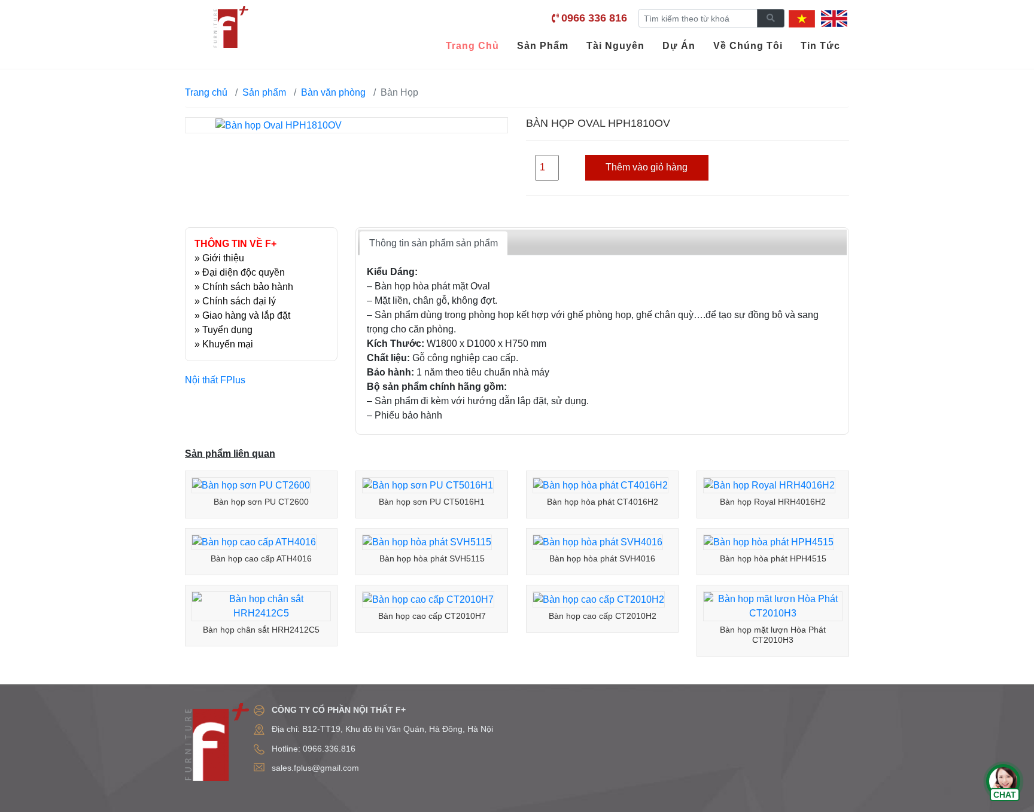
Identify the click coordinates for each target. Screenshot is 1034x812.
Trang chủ (206, 92)
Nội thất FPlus (215, 380)
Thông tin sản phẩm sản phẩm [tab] (433, 243)
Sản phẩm (264, 92)
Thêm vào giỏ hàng (647, 167)
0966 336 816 (594, 18)
